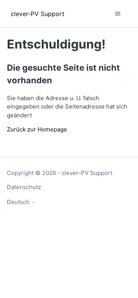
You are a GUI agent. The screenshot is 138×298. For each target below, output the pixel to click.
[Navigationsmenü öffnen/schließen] (117, 14)
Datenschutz (24, 187)
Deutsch (19, 202)
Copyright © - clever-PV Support (59, 173)
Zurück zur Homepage (37, 129)
